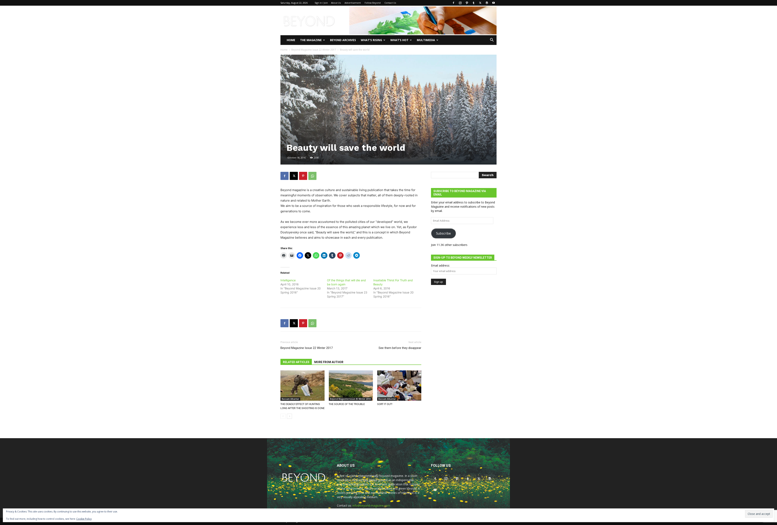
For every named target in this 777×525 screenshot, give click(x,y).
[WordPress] (487, 3)
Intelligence (288, 280)
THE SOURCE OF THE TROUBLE (347, 404)
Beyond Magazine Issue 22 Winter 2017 (313, 49)
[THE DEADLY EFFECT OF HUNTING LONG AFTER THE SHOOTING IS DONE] (302, 385)
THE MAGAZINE (311, 40)
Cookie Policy (84, 519)
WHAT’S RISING (371, 40)
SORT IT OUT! (384, 404)
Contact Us (390, 2)
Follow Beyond (373, 2)
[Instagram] (460, 3)
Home (291, 40)
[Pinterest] (303, 176)
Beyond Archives (343, 40)
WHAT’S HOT (399, 40)
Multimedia (426, 40)
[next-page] (289, 416)
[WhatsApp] (312, 176)
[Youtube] (493, 3)
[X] (480, 3)
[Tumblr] (473, 3)
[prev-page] (283, 416)
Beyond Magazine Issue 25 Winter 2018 (350, 398)
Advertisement (353, 2)
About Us (336, 2)
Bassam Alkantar (290, 398)
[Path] (467, 3)
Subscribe (443, 233)
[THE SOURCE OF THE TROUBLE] (351, 385)
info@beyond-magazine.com (371, 505)
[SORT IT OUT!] (399, 385)
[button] (492, 40)
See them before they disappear (400, 348)
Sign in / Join (321, 2)
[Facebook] (453, 3)
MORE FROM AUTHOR (328, 362)
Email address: (440, 265)
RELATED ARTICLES (296, 362)
